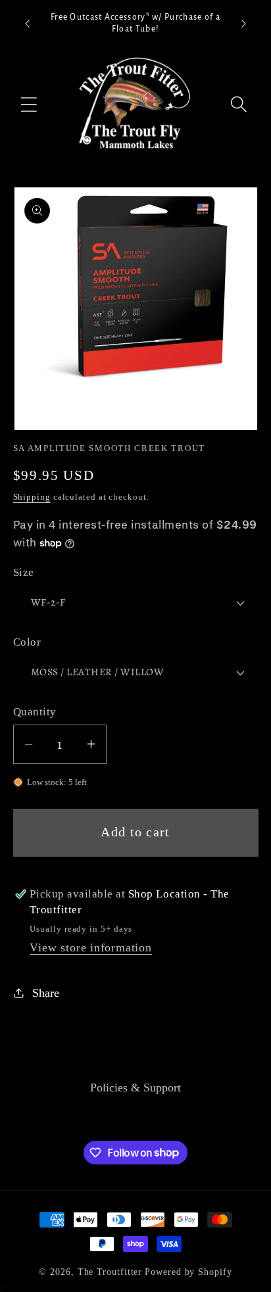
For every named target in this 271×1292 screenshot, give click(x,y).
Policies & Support (135, 1087)
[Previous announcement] (27, 23)
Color (27, 642)
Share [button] (45, 992)
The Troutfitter (110, 1271)
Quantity (35, 712)
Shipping (32, 497)
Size (23, 572)
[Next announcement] (244, 23)
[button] (29, 104)
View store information (90, 947)
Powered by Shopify (188, 1271)
